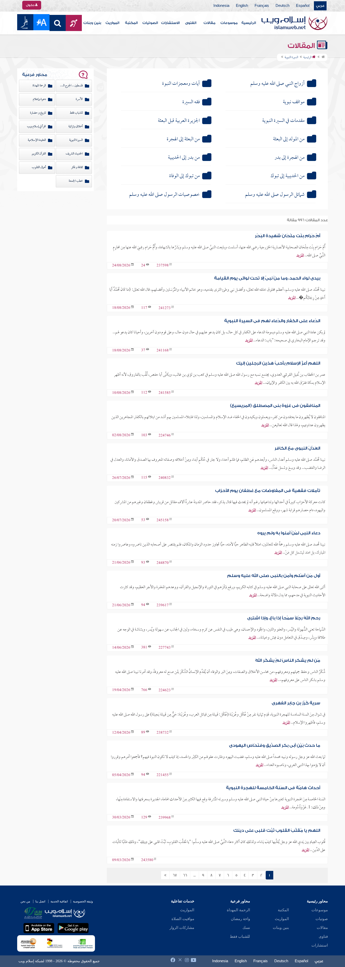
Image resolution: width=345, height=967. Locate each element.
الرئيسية (248, 23)
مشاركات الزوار (181, 928)
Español (302, 6)
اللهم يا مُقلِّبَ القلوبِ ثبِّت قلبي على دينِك (276, 830)
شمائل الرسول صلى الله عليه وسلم (275, 194)
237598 (163, 265)
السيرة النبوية (76, 140)
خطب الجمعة (76, 181)
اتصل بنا (40, 901)
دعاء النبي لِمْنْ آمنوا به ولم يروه (288, 533)
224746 (165, 435)
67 (175, 875)
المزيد (300, 255)
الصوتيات (150, 23)
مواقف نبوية (294, 102)
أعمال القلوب (39, 167)
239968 (165, 817)
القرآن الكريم (39, 154)
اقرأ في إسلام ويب (36, 126)
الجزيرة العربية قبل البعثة (179, 120)
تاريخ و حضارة (38, 113)
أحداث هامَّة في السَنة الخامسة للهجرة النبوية (273, 787)
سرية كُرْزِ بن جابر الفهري (296, 703)
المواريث (112, 23)
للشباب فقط (76, 113)
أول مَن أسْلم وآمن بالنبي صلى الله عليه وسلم (273, 575)
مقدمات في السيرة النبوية (283, 120)
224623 (165, 690)
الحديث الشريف (74, 154)
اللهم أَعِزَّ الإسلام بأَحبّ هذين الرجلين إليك (278, 363)
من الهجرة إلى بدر (290, 157)
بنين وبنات (92, 23)
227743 (165, 648)
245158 (163, 520)
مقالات (209, 23)
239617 (163, 605)
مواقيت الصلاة (182, 919)
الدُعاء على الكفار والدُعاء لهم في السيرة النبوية (272, 320)
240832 (165, 478)
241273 (165, 308)
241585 (165, 393)
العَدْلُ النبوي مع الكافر (297, 448)
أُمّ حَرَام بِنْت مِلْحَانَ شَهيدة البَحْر (287, 235)
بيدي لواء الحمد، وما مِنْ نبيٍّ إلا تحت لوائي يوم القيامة (267, 278)
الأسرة (79, 99)
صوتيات (321, 919)
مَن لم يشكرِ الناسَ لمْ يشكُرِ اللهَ (287, 660)
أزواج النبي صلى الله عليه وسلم (277, 83)
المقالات (302, 46)
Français (262, 6)
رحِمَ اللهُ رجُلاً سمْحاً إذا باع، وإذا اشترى (283, 618)
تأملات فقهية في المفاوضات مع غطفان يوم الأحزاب (267, 490)
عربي (320, 6)
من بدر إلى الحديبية (184, 157)
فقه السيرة (191, 102)
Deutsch (282, 6)
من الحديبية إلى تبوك (287, 176)
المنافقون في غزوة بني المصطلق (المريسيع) (275, 405)
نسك (246, 928)
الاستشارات (170, 23)
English (242, 6)
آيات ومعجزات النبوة (181, 83)
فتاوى (323, 936)
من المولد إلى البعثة (289, 139)
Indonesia (221, 6)
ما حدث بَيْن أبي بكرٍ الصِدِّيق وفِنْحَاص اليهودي (274, 745)
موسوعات (229, 23)
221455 (163, 775)
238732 (163, 733)
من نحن (25, 901)
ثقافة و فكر (77, 167)
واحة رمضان (240, 919)
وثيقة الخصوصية (83, 901)
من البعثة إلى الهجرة (183, 139)
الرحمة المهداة (39, 85)
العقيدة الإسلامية (37, 140)
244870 (163, 563)
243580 (147, 860)
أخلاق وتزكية (75, 126)
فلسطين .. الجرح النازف (71, 85)
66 (185, 875)
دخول (30, 5)
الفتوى (190, 23)
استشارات (319, 945)
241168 (163, 350)
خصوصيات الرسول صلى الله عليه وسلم (164, 194)
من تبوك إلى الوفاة (184, 176)
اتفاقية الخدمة (59, 901)
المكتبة (131, 23)
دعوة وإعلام (39, 99)
